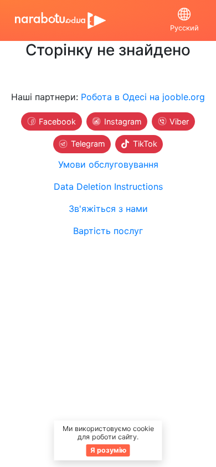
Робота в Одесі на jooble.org (143, 96)
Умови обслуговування (108, 164)
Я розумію (108, 450)
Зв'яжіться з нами (108, 208)
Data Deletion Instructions (108, 186)
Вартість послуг (108, 230)
